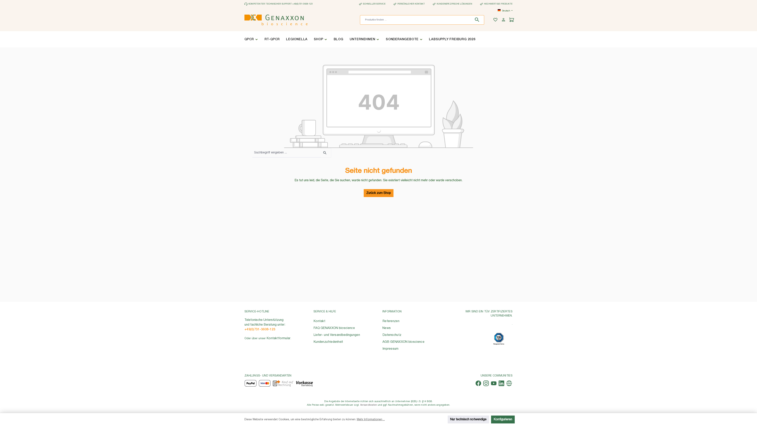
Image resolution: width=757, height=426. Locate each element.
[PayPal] (250, 383)
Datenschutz (391, 335)
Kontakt (319, 321)
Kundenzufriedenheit (328, 342)
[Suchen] (478, 20)
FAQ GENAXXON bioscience (334, 328)
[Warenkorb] (512, 20)
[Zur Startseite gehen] (276, 20)
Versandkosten (368, 405)
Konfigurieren (503, 419)
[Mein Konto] (504, 20)
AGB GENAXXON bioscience (403, 342)
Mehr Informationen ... (371, 419)
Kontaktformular (279, 338)
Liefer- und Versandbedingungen (336, 335)
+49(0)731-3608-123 (259, 329)
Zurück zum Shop (378, 193)
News (386, 328)
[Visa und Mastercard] (265, 383)
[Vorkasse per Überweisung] (304, 383)
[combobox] (416, 20)
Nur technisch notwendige (468, 419)
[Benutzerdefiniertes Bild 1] (499, 338)
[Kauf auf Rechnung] (283, 383)
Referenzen (390, 321)
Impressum (390, 349)
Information (392, 311)
